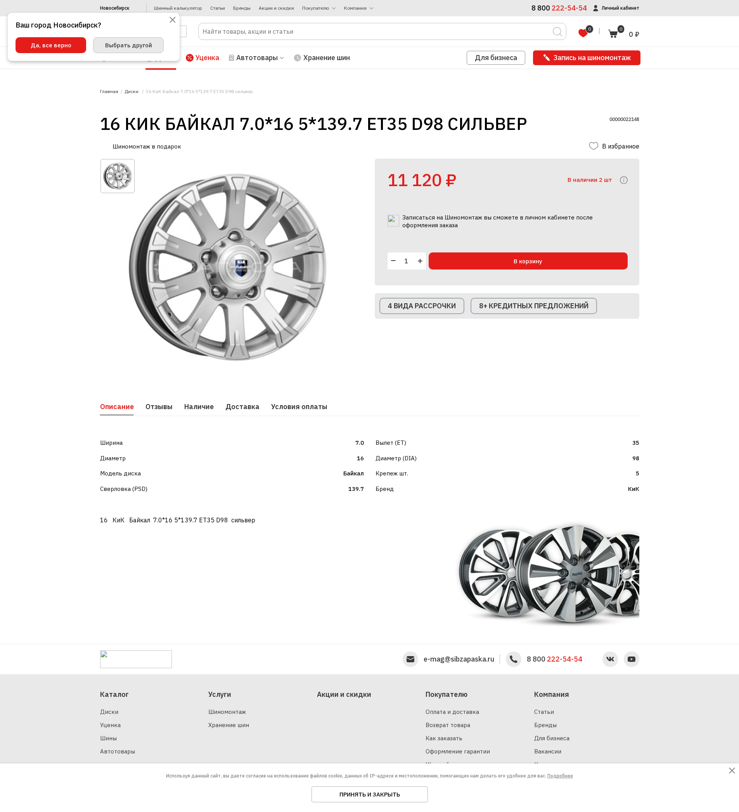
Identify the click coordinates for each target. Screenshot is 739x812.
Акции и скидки (276, 8)
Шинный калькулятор (178, 8)
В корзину (528, 261)
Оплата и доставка (452, 711)
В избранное (620, 146)
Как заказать (444, 738)
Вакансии (547, 751)
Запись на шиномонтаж (592, 57)
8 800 (554, 659)
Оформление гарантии (458, 751)
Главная (109, 91)
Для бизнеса (496, 57)
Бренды (242, 8)
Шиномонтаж (227, 711)
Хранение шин (326, 57)
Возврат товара (448, 725)
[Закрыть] (173, 20)
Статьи (217, 8)
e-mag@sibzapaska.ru (459, 659)
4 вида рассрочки (422, 305)
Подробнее (560, 776)
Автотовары (117, 751)
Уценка (207, 57)
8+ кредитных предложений (533, 305)
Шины (108, 738)
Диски (109, 711)
